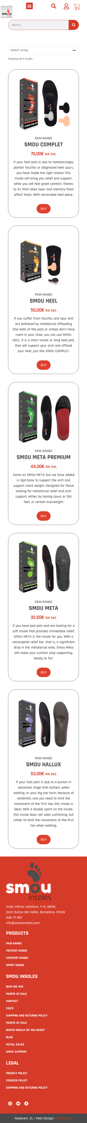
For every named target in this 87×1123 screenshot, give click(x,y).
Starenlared (63, 1118)
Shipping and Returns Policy (26, 1015)
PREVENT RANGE (16, 951)
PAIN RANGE (14, 943)
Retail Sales (15, 1044)
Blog (9, 1037)
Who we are (14, 987)
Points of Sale (16, 994)
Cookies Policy (17, 1080)
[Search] (74, 25)
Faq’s (10, 1008)
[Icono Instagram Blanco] (10, 1103)
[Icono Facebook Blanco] (26, 1103)
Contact (12, 1001)
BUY (44, 208)
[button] (29, 6)
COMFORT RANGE (17, 958)
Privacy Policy (16, 1073)
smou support (16, 1052)
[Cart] (76, 6)
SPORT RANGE (15, 965)
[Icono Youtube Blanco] (18, 1103)
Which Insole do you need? (25, 1030)
